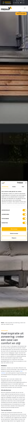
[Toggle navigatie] (25, 8)
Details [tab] (14, 186)
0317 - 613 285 (21, 0)
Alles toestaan (14, 229)
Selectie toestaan (14, 233)
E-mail (23, 2)
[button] (7, 3)
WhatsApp (17, 2)
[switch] (24, 214)
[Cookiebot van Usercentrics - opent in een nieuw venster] (17, 183)
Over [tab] (23, 186)
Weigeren (14, 238)
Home (2, 322)
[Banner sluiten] (25, 182)
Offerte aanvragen (21, 13)
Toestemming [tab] (5, 186)
